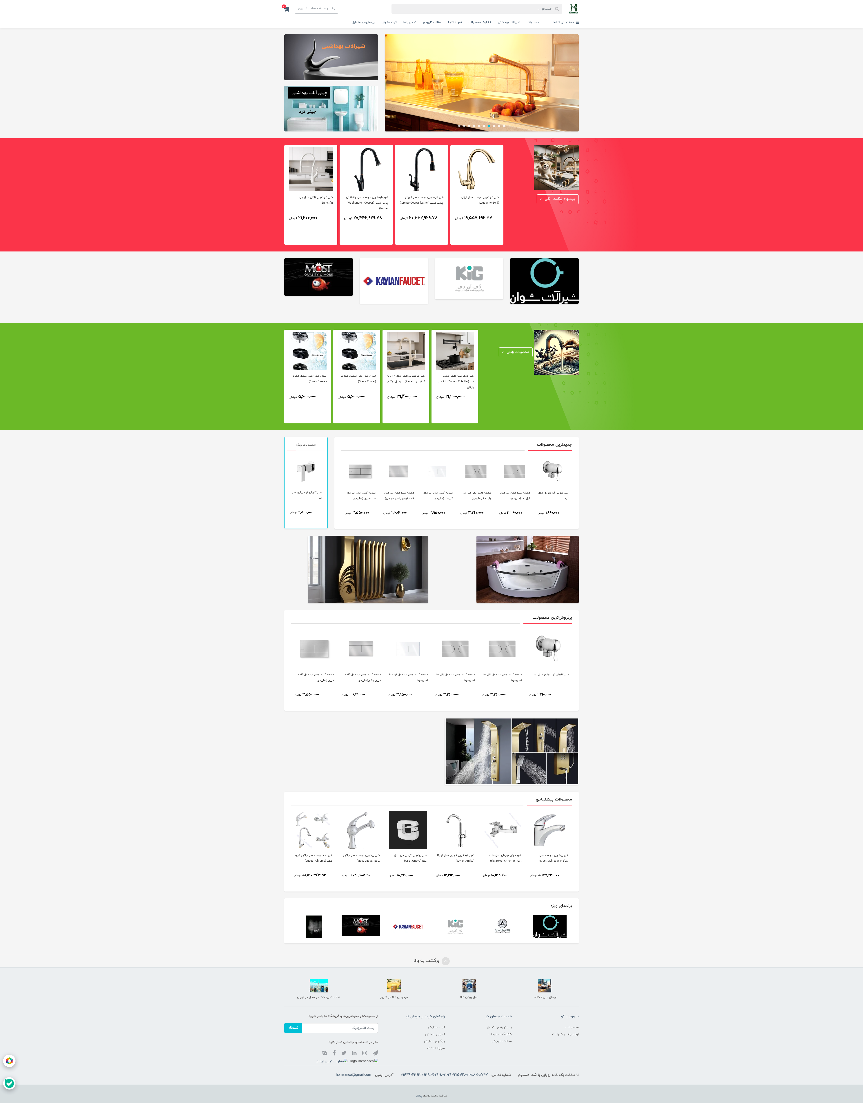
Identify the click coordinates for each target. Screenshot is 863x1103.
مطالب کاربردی (432, 22)
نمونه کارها (455, 22)
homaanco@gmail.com (353, 1074)
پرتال (419, 1096)
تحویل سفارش (435, 1034)
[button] (289, 9)
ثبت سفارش (389, 22)
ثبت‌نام (293, 1027)
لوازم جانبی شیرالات (565, 1034)
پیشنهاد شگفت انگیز (559, 199)
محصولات (533, 22)
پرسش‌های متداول (363, 22)
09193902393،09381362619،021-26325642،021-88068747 (444, 1074)
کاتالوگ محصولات (480, 22)
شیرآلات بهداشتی (509, 22)
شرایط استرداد (435, 1048)
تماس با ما (409, 22)
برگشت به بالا (427, 961)
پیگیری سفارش (434, 1041)
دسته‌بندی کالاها (564, 22)
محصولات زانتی (517, 352)
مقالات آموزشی (501, 1041)
